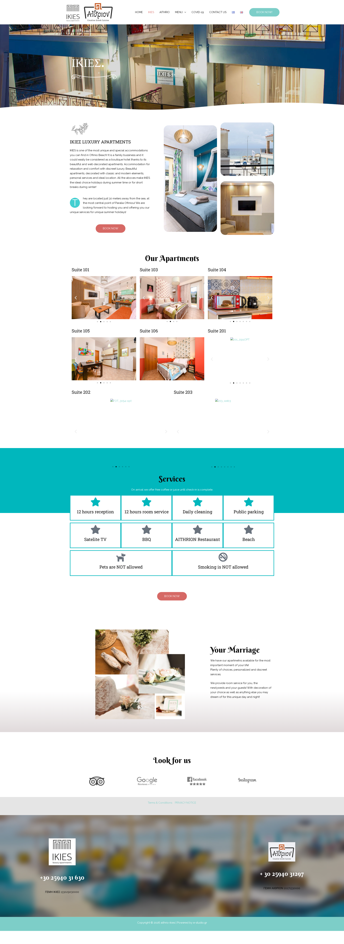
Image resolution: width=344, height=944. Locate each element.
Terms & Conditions (160, 802)
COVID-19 (198, 12)
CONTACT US (217, 12)
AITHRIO (164, 12)
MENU (179, 12)
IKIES (151, 12)
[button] (264, 12)
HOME (139, 12)
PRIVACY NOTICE (185, 802)
